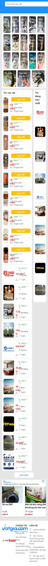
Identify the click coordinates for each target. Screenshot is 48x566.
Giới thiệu (19, 529)
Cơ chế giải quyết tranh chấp (22, 544)
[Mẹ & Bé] (9, 78)
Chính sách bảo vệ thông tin (22, 551)
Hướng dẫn (20, 533)
